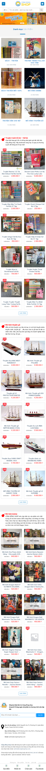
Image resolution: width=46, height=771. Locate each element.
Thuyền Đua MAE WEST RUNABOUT (11, 362)
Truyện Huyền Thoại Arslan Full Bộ (34, 270)
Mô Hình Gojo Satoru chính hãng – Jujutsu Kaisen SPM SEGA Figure (34, 683)
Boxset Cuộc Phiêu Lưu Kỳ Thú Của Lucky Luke (34, 173)
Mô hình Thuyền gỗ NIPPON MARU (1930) (11, 427)
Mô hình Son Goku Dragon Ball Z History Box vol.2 (34, 586)
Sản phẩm (20, 762)
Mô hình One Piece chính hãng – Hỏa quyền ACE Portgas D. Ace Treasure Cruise (11, 553)
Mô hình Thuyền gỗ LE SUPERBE (34, 492)
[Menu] (3, 4)
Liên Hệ (33, 762)
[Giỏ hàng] (42, 4)
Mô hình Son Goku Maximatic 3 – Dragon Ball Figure (34, 651)
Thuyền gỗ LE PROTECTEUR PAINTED (11, 394)
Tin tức (27, 762)
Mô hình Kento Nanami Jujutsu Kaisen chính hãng (34, 553)
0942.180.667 (34, 752)
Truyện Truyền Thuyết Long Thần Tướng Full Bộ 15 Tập (11, 303)
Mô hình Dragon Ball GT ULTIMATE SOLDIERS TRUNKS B (11, 586)
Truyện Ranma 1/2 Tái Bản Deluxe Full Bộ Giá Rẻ (11, 173)
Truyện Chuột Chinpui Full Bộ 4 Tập (34, 205)
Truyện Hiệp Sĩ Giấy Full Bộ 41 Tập (34, 238)
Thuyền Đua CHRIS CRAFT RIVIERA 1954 (11, 460)
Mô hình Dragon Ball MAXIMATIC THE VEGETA (34, 618)
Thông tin (13, 762)
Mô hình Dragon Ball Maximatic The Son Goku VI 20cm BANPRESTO (11, 618)
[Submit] (41, 10)
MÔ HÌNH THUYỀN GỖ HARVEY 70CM (11, 492)
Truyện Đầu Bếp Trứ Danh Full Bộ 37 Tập (11, 205)
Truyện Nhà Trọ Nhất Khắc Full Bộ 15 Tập (35, 303)
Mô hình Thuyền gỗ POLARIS (34, 362)
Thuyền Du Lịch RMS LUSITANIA (34, 427)
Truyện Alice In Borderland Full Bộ (11, 270)
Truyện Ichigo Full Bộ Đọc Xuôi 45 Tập (11, 238)
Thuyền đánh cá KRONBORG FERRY (34, 460)
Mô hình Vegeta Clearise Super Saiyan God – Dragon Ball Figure (11, 651)
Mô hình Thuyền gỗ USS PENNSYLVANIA (34, 394)
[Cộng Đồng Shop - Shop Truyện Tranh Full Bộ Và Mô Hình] (23, 3)
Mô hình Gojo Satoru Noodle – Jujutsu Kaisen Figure (11, 683)
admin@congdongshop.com (22, 749)
